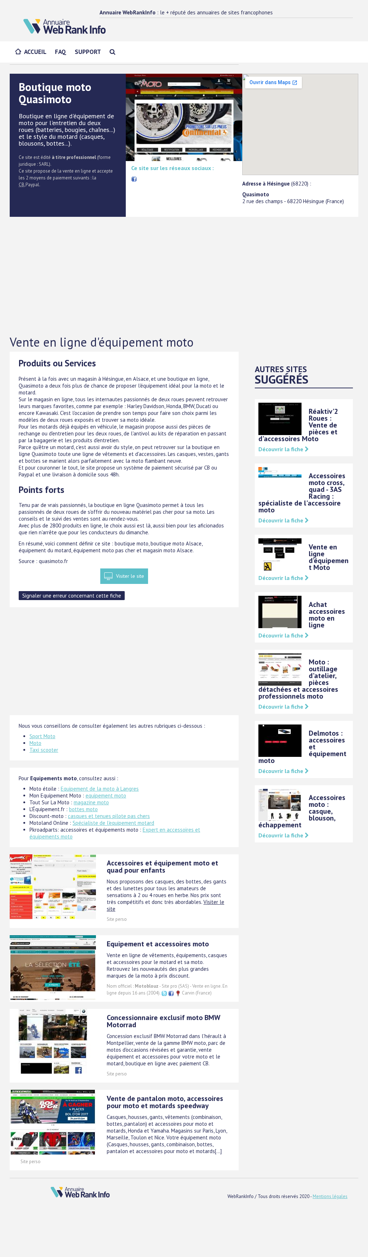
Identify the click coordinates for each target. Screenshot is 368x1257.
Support (88, 52)
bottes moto (83, 809)
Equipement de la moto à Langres (100, 788)
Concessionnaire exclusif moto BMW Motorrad (163, 1021)
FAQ (60, 52)
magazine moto (91, 802)
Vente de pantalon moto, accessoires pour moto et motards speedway (165, 1102)
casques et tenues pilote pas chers (109, 816)
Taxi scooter (43, 749)
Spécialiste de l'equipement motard (113, 822)
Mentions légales (330, 1196)
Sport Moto (42, 736)
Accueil (35, 52)
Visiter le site (130, 576)
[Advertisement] (184, 276)
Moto (35, 743)
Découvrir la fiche (281, 449)
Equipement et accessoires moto (158, 944)
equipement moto (106, 795)
